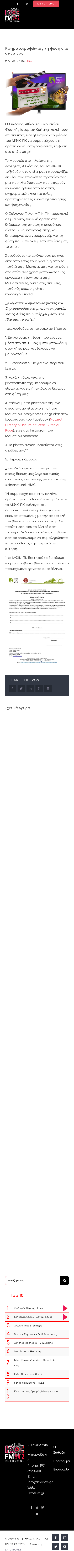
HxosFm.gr (36, 1493)
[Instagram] (37, 1507)
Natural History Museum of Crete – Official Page (33, 425)
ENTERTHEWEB (13, 1550)
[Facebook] (31, 1507)
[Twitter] (42, 1507)
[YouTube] (37, 1513)
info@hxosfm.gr (40, 1482)
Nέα (29, 61)
